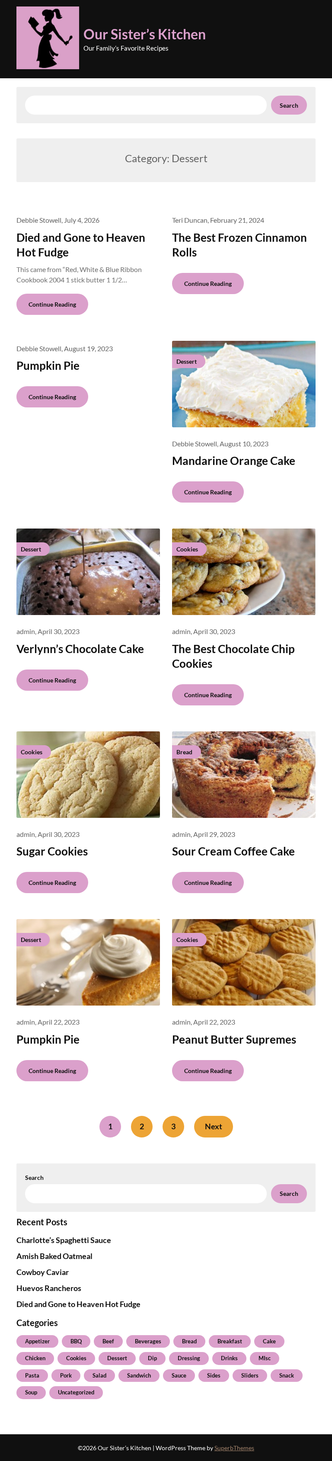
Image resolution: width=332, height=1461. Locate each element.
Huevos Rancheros (48, 1288)
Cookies (76, 1358)
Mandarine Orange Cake (233, 461)
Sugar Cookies (52, 851)
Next (213, 1126)
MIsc (265, 1358)
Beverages (148, 1341)
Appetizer (37, 1341)
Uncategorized (76, 1392)
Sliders (250, 1375)
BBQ (76, 1341)
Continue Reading (52, 304)
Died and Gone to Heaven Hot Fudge (78, 1304)
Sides (213, 1375)
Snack (286, 1375)
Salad (99, 1375)
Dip (152, 1358)
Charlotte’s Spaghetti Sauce (63, 1240)
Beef (108, 1341)
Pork (66, 1375)
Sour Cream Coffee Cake (233, 851)
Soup (31, 1392)
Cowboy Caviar (42, 1272)
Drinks (229, 1358)
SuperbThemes (234, 1447)
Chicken (35, 1358)
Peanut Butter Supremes (234, 1039)
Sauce (179, 1375)
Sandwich (139, 1375)
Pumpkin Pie (48, 365)
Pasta (32, 1375)
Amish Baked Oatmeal (54, 1256)
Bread (189, 1341)
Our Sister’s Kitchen (144, 34)
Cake (269, 1341)
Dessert (117, 1358)
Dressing (189, 1358)
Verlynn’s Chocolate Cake (80, 649)
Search (289, 105)
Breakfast (229, 1341)
